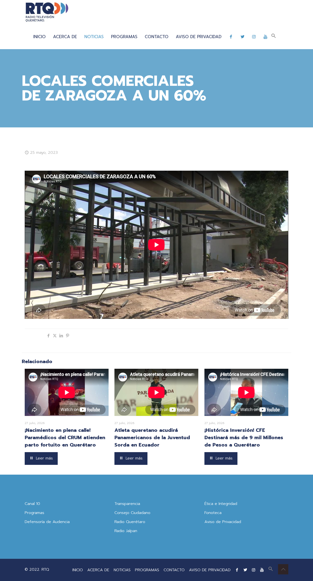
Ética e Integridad (220, 504)
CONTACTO (174, 570)
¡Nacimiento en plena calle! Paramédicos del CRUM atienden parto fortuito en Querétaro (65, 437)
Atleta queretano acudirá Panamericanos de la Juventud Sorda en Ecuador (152, 437)
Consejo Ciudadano (132, 513)
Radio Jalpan (125, 531)
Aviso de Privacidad (222, 522)
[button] (273, 36)
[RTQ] (47, 12)
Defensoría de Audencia (47, 522)
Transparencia (127, 504)
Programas (34, 513)
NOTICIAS (122, 570)
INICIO (77, 570)
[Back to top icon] (283, 569)
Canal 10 (32, 504)
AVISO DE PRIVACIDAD (210, 570)
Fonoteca (213, 513)
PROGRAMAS (147, 570)
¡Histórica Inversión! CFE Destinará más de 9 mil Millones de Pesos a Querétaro (243, 437)
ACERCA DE (98, 570)
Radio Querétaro (129, 522)
